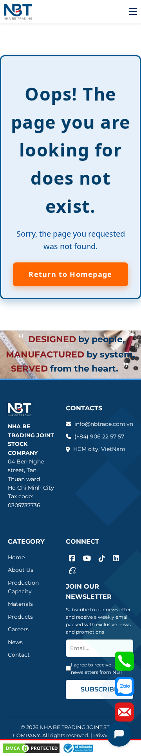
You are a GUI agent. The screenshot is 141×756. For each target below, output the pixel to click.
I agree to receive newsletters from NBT (97, 668)
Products (20, 616)
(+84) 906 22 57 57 (99, 436)
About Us (20, 569)
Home (16, 557)
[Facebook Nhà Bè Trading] (72, 558)
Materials (20, 603)
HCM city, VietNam (99, 449)
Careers (18, 629)
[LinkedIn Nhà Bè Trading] (116, 558)
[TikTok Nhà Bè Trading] (102, 558)
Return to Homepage (70, 274)
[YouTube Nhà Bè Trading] (87, 558)
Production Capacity (23, 587)
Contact (19, 654)
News (15, 642)
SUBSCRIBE (99, 689)
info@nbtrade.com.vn (103, 423)
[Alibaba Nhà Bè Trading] (72, 570)
